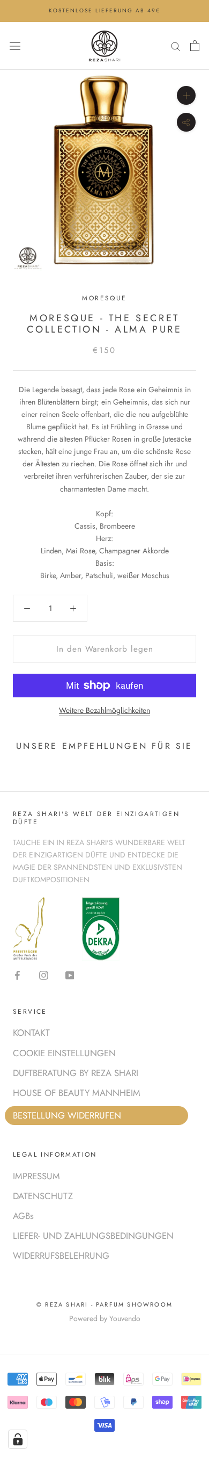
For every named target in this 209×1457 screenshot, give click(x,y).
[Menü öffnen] (15, 45)
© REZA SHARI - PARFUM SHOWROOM (104, 1304)
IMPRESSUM (36, 1176)
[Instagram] (43, 974)
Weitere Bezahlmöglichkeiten (104, 710)
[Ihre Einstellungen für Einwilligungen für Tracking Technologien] (18, 1439)
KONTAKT (31, 1032)
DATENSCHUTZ (43, 1195)
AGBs (23, 1215)
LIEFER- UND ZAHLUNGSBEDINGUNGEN (93, 1235)
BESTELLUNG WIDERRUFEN (67, 1115)
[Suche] (176, 45)
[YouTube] (69, 974)
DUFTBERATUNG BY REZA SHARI (75, 1072)
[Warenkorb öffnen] (194, 45)
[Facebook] (17, 974)
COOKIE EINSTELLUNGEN (64, 1053)
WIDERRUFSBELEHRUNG (61, 1255)
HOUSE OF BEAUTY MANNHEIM (76, 1092)
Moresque (104, 298)
